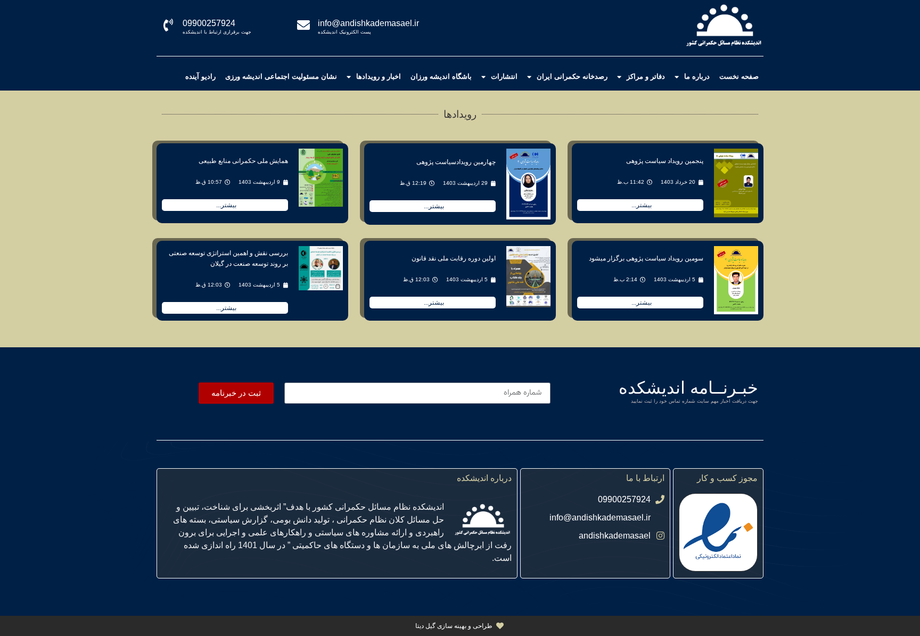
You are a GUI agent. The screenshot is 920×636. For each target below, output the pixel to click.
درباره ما (697, 76)
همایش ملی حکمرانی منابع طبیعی (243, 161)
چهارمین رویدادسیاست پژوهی (456, 162)
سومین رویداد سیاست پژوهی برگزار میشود (646, 258)
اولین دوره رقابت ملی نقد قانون (454, 258)
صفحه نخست (739, 76)
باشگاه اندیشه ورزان (441, 76)
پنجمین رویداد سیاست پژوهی (664, 161)
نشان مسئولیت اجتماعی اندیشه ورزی (281, 76)
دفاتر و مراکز (646, 76)
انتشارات (504, 76)
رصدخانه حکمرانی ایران (572, 76)
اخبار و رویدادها (378, 76)
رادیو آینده (200, 76)
